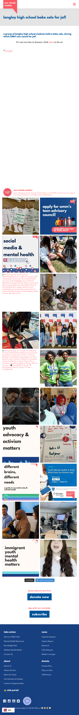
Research (45, 646)
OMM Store (46, 675)
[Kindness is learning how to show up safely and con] (20, 406)
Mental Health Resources (14, 641)
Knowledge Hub (10, 646)
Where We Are (10, 670)
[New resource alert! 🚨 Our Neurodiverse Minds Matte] (20, 482)
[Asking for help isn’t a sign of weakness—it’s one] (20, 368)
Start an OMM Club (12, 637)
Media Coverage (48, 654)
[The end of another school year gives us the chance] (58, 254)
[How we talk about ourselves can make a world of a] (58, 520)
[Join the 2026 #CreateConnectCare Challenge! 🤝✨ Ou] (58, 558)
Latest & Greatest (48, 637)
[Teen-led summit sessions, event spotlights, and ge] (58, 330)
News (44, 631)
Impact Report (47, 641)
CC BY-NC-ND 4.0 (33, 708)
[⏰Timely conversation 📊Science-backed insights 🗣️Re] (58, 482)
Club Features (47, 650)
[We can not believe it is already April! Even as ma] (58, 444)
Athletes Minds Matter (13, 650)
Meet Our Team (10, 675)
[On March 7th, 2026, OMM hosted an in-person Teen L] (20, 520)
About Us (7, 666)
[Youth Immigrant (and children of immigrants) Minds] (20, 558)
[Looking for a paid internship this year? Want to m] (58, 216)
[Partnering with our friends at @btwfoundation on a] (20, 292)
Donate (45, 661)
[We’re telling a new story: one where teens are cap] (58, 292)
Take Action (10, 631)
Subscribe (39, 614)
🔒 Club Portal (11, 690)
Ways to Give (47, 670)
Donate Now (39, 597)
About (7, 661)
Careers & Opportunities (14, 683)
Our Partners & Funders (13, 679)
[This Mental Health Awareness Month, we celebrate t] (58, 406)
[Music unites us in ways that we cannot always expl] (20, 216)
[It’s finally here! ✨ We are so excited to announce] (20, 254)
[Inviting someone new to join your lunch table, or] (20, 330)
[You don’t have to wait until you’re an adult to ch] (20, 444)
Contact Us (8, 654)
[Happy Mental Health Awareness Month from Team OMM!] (58, 368)
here (51, 42)
